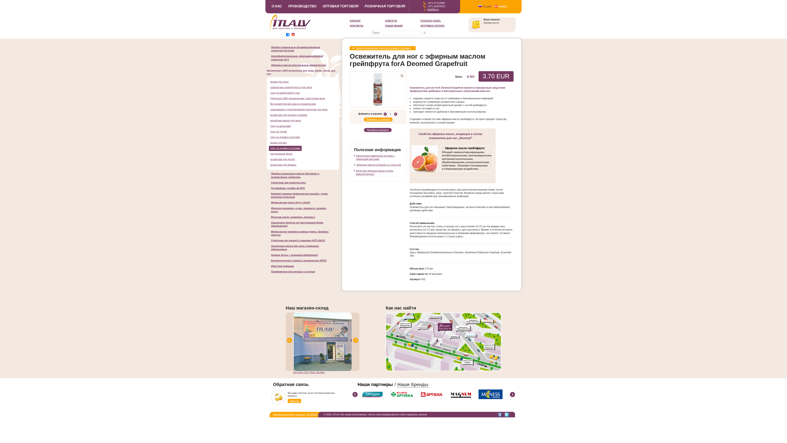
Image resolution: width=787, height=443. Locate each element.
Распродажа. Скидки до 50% (288, 188)
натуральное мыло (281, 153)
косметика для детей (282, 159)
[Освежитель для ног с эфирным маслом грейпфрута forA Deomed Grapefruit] (378, 89)
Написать (294, 401)
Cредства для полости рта (288, 182)
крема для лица (279, 81)
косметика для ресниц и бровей (288, 115)
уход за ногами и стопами (285, 148)
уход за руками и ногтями (285, 137)
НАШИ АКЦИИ (394, 25)
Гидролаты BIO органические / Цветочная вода (297, 98)
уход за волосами (280, 126)
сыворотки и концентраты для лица (291, 87)
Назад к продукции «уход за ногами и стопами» (383, 48)
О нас (277, 6)
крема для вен (278, 142)
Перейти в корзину (378, 130)
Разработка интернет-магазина (289, 414)
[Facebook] (499, 414)
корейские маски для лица (285, 120)
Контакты (356, 25)
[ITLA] (290, 31)
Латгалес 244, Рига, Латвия (309, 372)
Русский (487, 6)
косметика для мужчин (283, 164)
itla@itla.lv (433, 9)
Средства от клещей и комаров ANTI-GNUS (298, 240)
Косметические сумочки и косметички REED (299, 260)
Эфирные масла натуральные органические (298, 65)
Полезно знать (430, 21)
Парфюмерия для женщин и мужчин (293, 271)
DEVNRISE (312, 414)
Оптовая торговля (340, 6)
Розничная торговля (385, 6)
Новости (391, 21)
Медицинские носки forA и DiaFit (290, 202)
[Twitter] (506, 414)
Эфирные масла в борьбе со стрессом (378, 164)
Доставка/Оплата (432, 25)
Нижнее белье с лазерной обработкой (294, 255)
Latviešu (502, 6)
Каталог (355, 21)
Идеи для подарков (282, 266)
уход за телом (278, 131)
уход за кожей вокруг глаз (285, 92)
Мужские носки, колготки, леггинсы (293, 217)
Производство (302, 6)
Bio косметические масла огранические (293, 104)
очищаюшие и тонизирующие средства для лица (299, 109)
